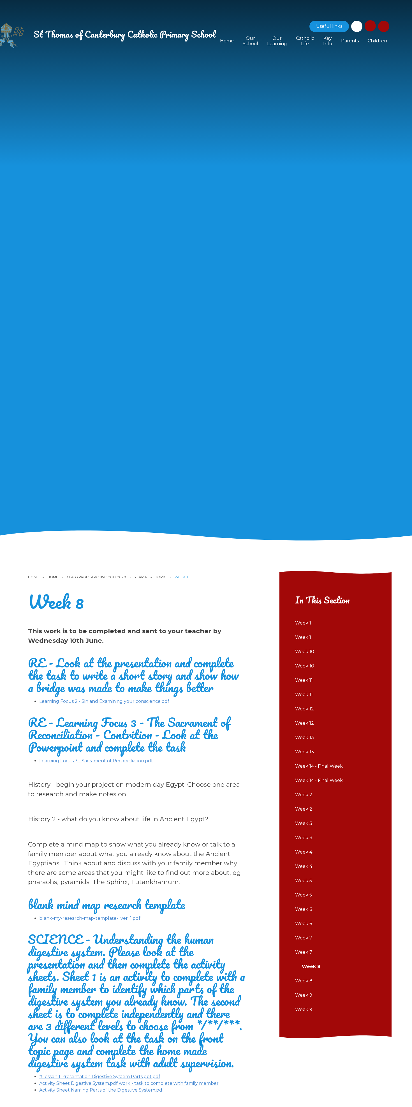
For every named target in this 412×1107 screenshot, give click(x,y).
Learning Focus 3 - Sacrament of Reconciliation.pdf (96, 760)
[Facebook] (356, 26)
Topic (160, 577)
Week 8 (181, 577)
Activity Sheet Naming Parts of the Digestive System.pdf (101, 1090)
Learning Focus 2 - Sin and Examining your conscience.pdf (104, 701)
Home (33, 577)
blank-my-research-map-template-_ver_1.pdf (89, 918)
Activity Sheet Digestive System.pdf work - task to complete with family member (129, 1083)
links (329, 26)
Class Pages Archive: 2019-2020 (96, 577)
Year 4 (141, 577)
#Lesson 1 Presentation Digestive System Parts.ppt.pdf (99, 1076)
